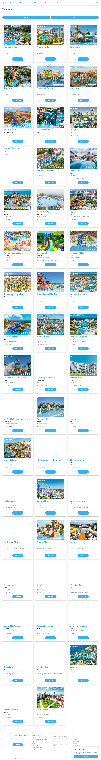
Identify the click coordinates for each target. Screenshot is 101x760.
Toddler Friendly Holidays (37, 749)
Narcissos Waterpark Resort (77, 253)
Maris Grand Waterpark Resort (12, 148)
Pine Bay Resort (74, 667)
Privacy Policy (74, 739)
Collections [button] (37, 2)
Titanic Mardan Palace (10, 212)
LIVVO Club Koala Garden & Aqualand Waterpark (17, 419)
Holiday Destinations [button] (25, 2)
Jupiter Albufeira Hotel (76, 378)
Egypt (38, 91)
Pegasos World (8, 88)
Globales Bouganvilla (9, 501)
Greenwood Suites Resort (11, 710)
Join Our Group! (75, 743)
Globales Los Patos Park (43, 47)
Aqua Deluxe (73, 542)
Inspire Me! (48, 2)
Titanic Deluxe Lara (9, 667)
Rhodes (39, 132)
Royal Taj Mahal (74, 212)
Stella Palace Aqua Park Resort (78, 460)
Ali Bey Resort (41, 585)
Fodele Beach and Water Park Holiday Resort (49, 460)
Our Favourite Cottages (37, 745)
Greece (71, 173)
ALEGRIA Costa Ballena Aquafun (13, 253)
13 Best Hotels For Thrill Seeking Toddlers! (60, 738)
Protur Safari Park (42, 419)
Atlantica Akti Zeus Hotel (10, 585)
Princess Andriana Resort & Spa (45, 130)
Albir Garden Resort (75, 47)
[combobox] (50, 12)
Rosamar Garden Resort (10, 47)
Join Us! (73, 735)
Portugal (72, 380)
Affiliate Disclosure (75, 741)
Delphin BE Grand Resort (11, 337)
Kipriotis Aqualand (42, 253)
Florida (6, 628)
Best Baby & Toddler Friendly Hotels (39, 739)
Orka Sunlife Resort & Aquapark (78, 626)
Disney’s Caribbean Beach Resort (45, 626)
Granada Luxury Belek (43, 337)
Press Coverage (75, 745)
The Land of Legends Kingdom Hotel (13, 294)
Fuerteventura (7, 462)
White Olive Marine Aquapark (44, 212)
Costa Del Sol (40, 50)
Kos (42, 214)
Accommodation (35, 735)
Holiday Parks (35, 743)
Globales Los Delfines (42, 542)
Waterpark (8, 26)
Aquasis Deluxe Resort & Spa (77, 294)
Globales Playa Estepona (76, 585)
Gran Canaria (7, 421)
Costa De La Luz (8, 255)
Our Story (73, 737)
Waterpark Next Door (52, 521)
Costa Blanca (7, 132)
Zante (75, 173)
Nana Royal (73, 130)
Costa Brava (7, 50)
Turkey (6, 91)
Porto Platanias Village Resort (45, 171)
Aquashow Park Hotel (42, 501)
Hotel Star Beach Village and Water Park (15, 378)
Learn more (18, 59)
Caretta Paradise (74, 171)
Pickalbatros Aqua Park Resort (45, 88)
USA (9, 628)
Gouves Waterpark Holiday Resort (46, 378)
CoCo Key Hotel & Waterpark (12, 626)
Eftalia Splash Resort (42, 667)
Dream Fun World (74, 88)
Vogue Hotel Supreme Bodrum (77, 501)
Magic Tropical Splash (10, 130)
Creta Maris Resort (75, 419)
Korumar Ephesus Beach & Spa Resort (47, 294)
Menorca (39, 545)
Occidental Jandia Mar (10, 460)
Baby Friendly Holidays (37, 737)
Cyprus (6, 151)
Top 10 (58, 2)
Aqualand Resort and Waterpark (78, 337)
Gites (33, 741)
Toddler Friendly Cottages (37, 747)
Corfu (71, 339)
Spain (12, 50)
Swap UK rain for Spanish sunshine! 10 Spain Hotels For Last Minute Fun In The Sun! (59, 746)
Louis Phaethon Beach (42, 710)
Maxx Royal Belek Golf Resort (12, 542)
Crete (71, 132)
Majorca (39, 421)
